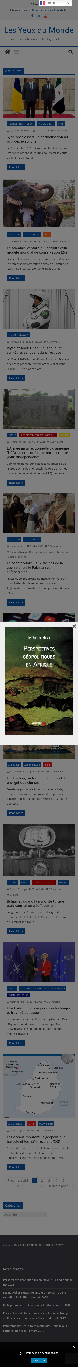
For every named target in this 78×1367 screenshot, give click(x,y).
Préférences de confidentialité (40, 1352)
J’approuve (39, 1360)
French (50, 2)
